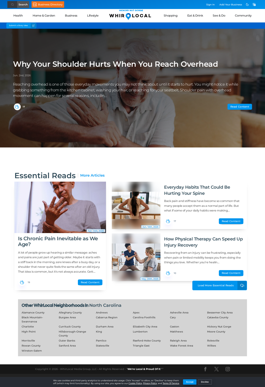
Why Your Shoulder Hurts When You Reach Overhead (115, 64)
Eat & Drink (195, 15)
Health (18, 15)
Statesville (102, 345)
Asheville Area (179, 312)
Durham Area (104, 326)
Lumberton (140, 331)
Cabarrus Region (107, 317)
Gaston (174, 326)
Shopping (170, 15)
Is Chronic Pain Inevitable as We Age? (58, 241)
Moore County (216, 331)
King (99, 331)
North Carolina (105, 305)
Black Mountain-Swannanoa (32, 319)
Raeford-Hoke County (147, 340)
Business (71, 15)
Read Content (239, 106)
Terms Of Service (171, 383)
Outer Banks (67, 340)
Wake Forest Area (181, 345)
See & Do (219, 15)
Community (243, 15)
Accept (189, 382)
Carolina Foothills (144, 317)
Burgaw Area (67, 317)
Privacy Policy (150, 383)
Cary (173, 317)
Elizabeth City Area (145, 326)
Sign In (210, 4)
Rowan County (31, 345)
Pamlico (101, 340)
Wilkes (211, 345)
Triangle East (141, 345)
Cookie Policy (135, 383)
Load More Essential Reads (216, 285)
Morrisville (28, 340)
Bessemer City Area (220, 312)
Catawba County (217, 317)
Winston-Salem (32, 350)
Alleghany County (70, 312)
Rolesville (213, 340)
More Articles (92, 175)
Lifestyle (92, 15)
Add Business (230, 4)
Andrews (102, 312)
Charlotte (28, 326)
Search (23, 4)
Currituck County (70, 326)
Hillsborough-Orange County (72, 333)
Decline (205, 382)
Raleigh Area (178, 340)
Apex (136, 312)
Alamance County (33, 312)
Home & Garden (44, 15)
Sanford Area (67, 345)
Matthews (176, 331)
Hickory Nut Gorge (219, 326)
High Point (29, 331)
